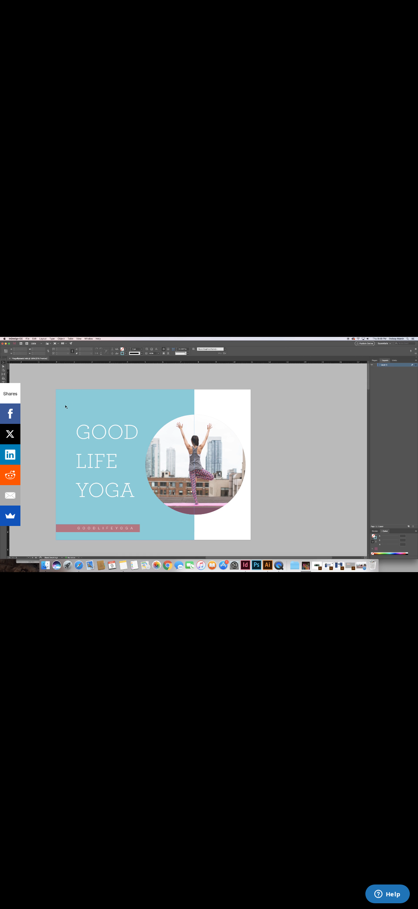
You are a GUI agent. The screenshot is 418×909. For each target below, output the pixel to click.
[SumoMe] (10, 516)
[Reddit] (10, 475)
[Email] (10, 495)
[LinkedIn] (10, 454)
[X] (10, 434)
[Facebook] (10, 413)
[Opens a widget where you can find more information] (387, 894)
